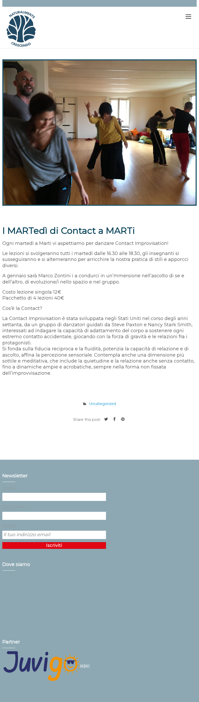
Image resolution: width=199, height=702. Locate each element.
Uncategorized (102, 403)
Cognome (13, 507)
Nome (9, 488)
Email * (10, 526)
